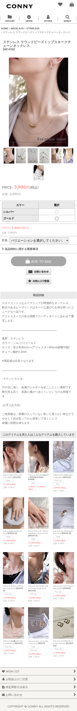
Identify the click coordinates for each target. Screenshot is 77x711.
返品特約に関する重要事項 (21, 249)
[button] (9, 156)
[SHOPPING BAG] (71, 4)
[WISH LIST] (60, 4)
